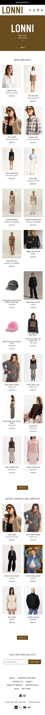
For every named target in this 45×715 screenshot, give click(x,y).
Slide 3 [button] (24, 47)
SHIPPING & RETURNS (27, 678)
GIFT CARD (26, 688)
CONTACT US (18, 681)
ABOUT (12, 678)
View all (22, 488)
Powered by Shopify (34, 702)
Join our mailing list (22, 654)
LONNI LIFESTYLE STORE (18, 702)
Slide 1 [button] (20, 47)
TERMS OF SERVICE (15, 685)
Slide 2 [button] (22, 47)
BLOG (17, 688)
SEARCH (29, 681)
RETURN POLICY (32, 685)
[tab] (20, 47)
